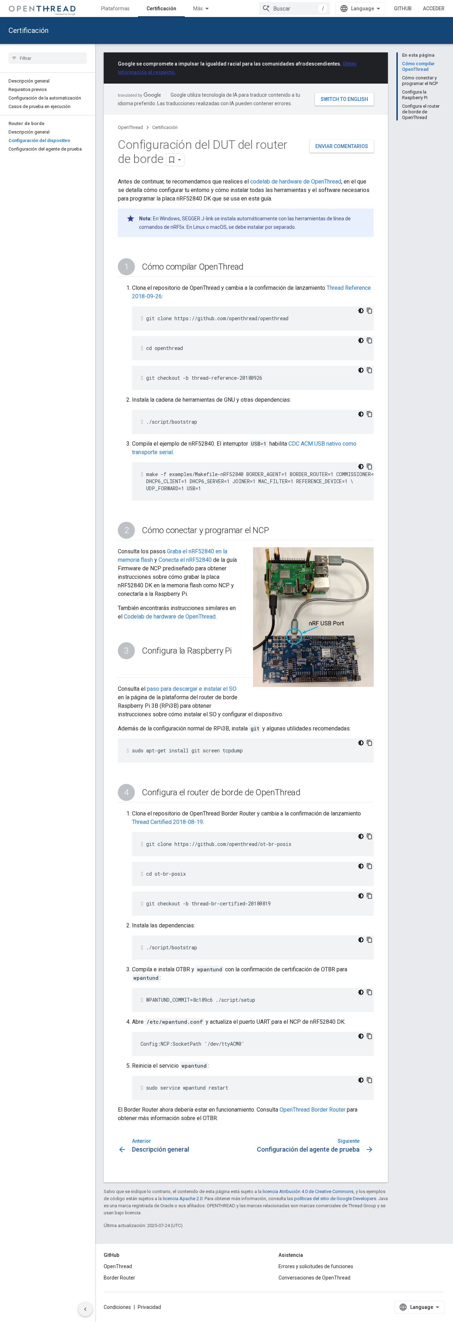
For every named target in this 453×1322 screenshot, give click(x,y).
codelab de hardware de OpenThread (295, 181)
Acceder (434, 8)
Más (198, 8)
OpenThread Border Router (312, 1109)
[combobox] (294, 8)
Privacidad (149, 1307)
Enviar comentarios (341, 146)
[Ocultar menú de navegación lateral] (85, 1309)
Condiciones (117, 1307)
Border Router (119, 1278)
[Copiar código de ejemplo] (369, 310)
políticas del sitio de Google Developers (335, 1198)
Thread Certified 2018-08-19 (167, 822)
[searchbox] (47, 58)
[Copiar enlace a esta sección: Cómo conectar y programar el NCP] (276, 531)
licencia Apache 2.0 (182, 1198)
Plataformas (115, 8)
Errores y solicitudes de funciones (316, 1266)
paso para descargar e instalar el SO (191, 688)
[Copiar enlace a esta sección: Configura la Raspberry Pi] (125, 668)
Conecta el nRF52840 (185, 560)
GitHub (403, 8)
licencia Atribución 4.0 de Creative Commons (308, 1191)
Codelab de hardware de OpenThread (170, 616)
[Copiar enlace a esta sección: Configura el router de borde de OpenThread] (307, 793)
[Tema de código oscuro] (361, 310)
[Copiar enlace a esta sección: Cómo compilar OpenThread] (250, 267)
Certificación (161, 8)
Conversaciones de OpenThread (314, 1278)
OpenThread (130, 127)
